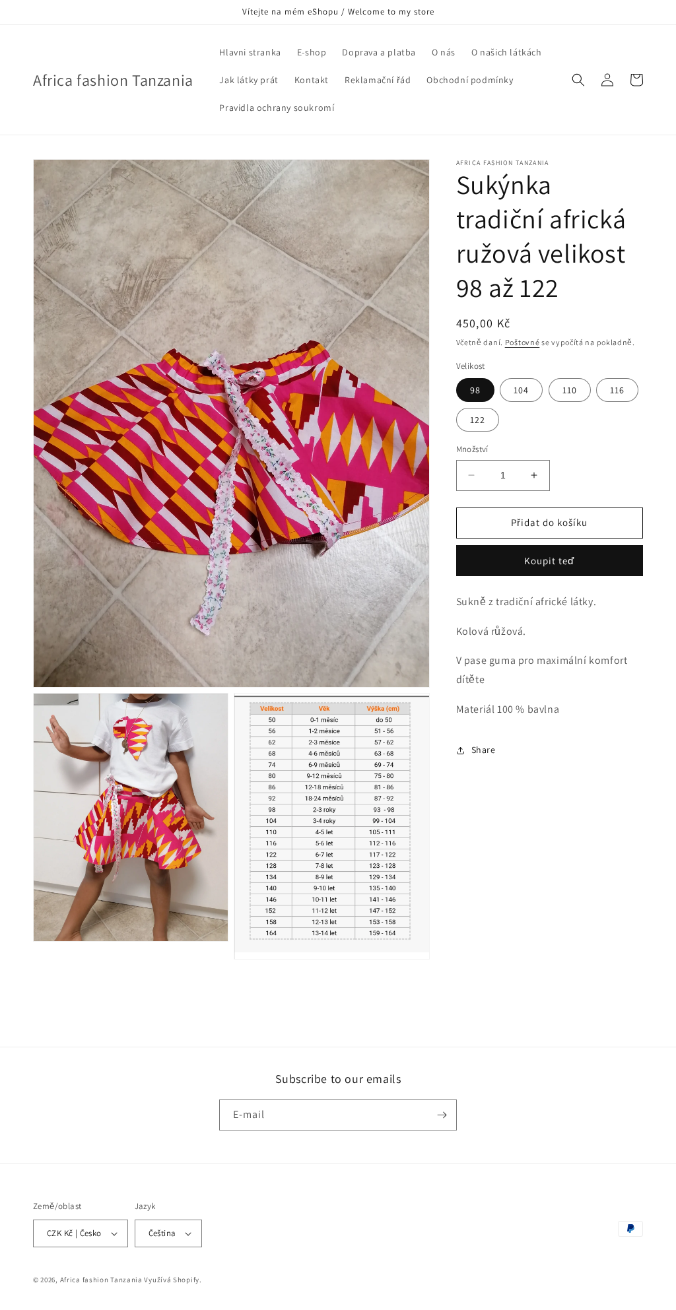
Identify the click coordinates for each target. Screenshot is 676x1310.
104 (521, 390)
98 (475, 390)
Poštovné (522, 342)
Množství (472, 449)
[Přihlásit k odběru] (441, 1114)
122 (477, 420)
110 (569, 390)
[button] (578, 79)
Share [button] (483, 750)
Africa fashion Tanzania (101, 1279)
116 (617, 390)
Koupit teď (549, 560)
